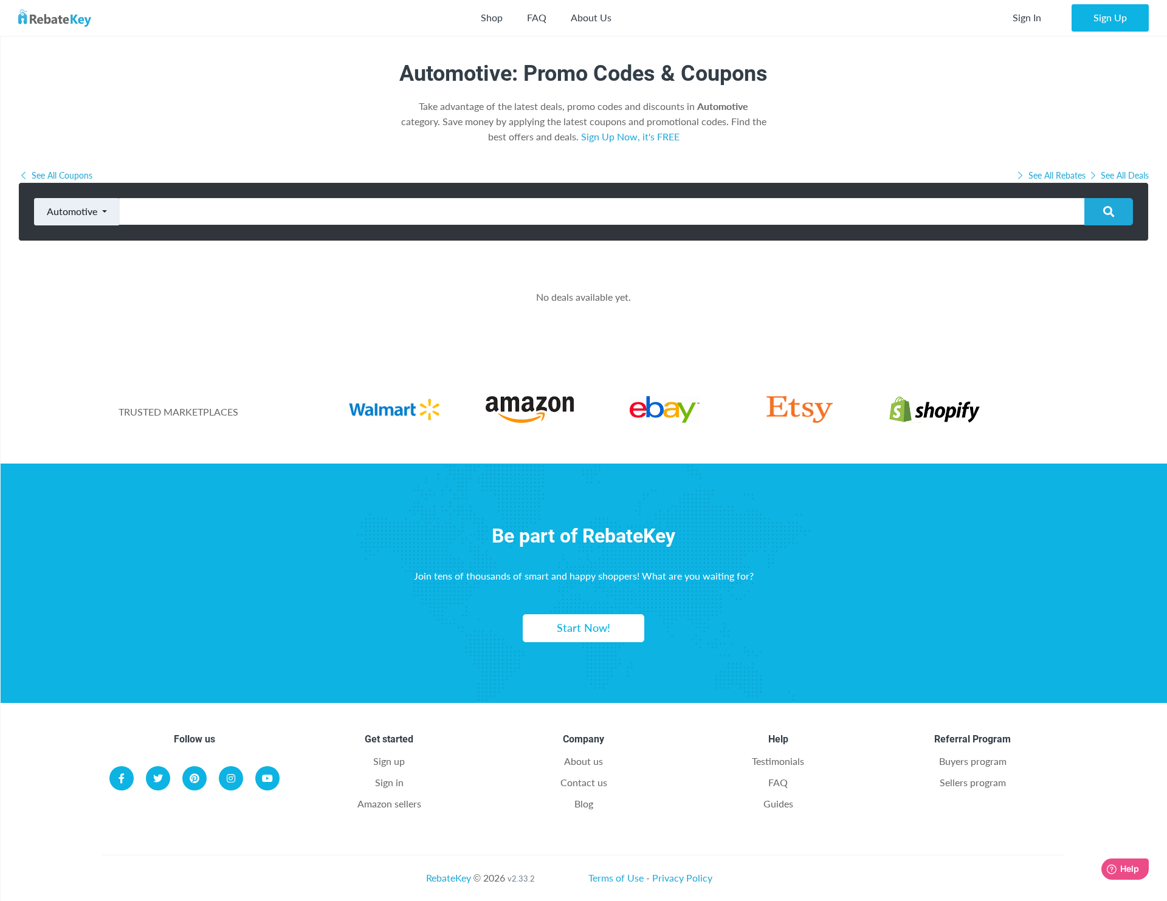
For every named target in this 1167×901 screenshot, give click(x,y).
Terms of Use (616, 877)
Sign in (389, 782)
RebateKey (448, 877)
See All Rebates (1057, 175)
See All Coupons (60, 175)
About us (583, 761)
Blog (583, 803)
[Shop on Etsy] (799, 419)
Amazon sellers (389, 803)
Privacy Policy (682, 877)
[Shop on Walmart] (394, 419)
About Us (591, 17)
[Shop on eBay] (664, 419)
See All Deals (1123, 175)
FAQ (536, 17)
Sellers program (973, 782)
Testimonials (778, 761)
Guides (778, 803)
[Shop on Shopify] (934, 419)
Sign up (389, 761)
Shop (492, 17)
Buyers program (973, 761)
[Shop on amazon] (529, 419)
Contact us (583, 782)
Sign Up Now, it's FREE (630, 136)
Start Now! (583, 627)
